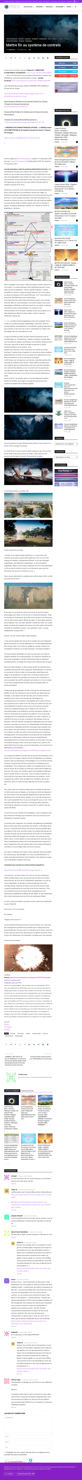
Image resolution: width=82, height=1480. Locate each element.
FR (76, 1)
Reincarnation (19, 1036)
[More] (48, 58)
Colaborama (11, 49)
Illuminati (60, 38)
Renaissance (47, 1)
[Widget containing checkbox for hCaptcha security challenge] (19, 1461)
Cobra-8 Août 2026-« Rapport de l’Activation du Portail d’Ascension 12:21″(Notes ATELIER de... (70, 313)
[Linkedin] (29, 58)
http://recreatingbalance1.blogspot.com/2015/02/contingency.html (27, 750)
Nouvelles (21, 41)
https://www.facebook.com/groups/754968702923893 (31, 81)
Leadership (69, 1)
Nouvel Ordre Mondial (12, 41)
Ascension (21, 38)
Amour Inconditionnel (16, 12)
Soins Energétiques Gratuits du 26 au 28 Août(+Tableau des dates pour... (65, 162)
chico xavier (20, 1033)
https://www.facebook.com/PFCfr (16, 107)
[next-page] (8, 1163)
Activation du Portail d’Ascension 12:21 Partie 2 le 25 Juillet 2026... (65, 240)
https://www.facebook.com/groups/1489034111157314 (25, 122)
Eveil (49, 38)
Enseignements (43, 38)
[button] (75, 7)
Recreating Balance (24, 159)
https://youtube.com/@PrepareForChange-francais (22, 138)
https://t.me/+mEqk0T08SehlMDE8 (39, 73)
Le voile (7, 321)
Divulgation (35, 38)
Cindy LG (14, 1190)
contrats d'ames (36, 1033)
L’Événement (39, 6)
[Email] (38, 58)
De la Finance (62, 1)
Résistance (49, 6)
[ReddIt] (25, 58)
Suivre (74, 67)
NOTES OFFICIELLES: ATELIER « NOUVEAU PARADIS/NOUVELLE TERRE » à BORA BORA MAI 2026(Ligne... (70, 373)
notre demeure (9, 1036)
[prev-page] (5, 1163)
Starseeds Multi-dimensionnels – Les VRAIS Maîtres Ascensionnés (41, 1058)
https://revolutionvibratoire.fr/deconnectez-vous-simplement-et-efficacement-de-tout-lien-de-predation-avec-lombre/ (31, 1204)
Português (8, 1027)
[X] (11, 58)
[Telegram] (43, 58)
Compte (68, 6)
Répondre (13, 1183)
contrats (28, 1033)
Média (40, 1)
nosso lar (45, 1033)
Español (7, 1030)
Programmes (59, 6)
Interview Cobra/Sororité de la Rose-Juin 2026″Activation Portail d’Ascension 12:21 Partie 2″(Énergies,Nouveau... (70, 388)
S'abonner (73, 75)
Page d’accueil (28, 6)
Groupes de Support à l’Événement (12, 1)
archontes (12, 1033)
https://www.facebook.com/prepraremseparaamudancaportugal (34, 1077)
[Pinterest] (15, 58)
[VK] (34, 58)
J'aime (74, 63)
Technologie (54, 1)
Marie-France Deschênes (19, 1232)
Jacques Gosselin (17, 1216)
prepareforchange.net (18, 161)
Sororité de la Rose (27, 1)
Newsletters (68, 38)
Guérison (35, 1)
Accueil (6, 12)
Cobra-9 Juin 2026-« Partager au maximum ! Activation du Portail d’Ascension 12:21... (70, 414)
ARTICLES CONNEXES (12, 1091)
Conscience (28, 38)
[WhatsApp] (20, 58)
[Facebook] (6, 58)
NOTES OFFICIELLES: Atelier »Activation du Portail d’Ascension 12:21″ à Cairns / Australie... (70, 326)
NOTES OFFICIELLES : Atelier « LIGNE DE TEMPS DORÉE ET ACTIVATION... (66, 265)
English (6, 1024)
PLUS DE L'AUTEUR (27, 1091)
